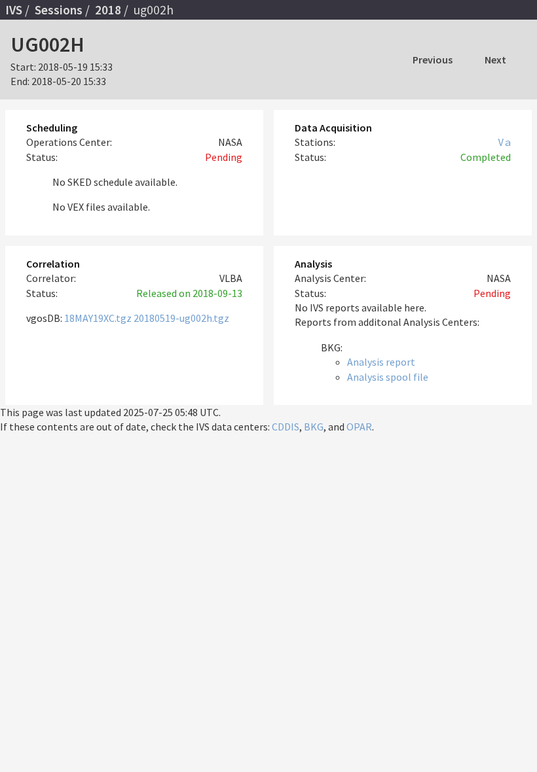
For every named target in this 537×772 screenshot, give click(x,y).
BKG (314, 426)
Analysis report (381, 361)
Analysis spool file (387, 376)
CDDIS (285, 426)
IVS (13, 10)
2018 (108, 10)
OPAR (359, 426)
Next (495, 59)
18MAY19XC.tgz (98, 318)
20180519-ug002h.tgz (181, 318)
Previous (433, 59)
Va (504, 142)
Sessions (59, 10)
